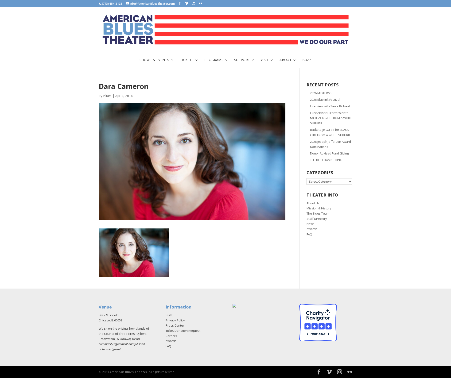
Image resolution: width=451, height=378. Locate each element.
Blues (107, 95)
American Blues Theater (128, 372)
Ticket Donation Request (183, 330)
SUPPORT (242, 60)
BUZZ (307, 60)
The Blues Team (318, 213)
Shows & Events (154, 60)
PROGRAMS (213, 60)
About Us (313, 203)
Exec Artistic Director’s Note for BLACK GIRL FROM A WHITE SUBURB (331, 118)
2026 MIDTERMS (321, 93)
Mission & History (319, 208)
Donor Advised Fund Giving (329, 153)
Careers (171, 336)
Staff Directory (317, 218)
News (311, 224)
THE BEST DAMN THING (326, 160)
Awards (312, 229)
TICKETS (187, 60)
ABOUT (286, 60)
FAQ (309, 234)
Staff (169, 315)
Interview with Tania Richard (330, 106)
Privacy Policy (175, 320)
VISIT (265, 60)
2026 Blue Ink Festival (325, 99)
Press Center (175, 325)
